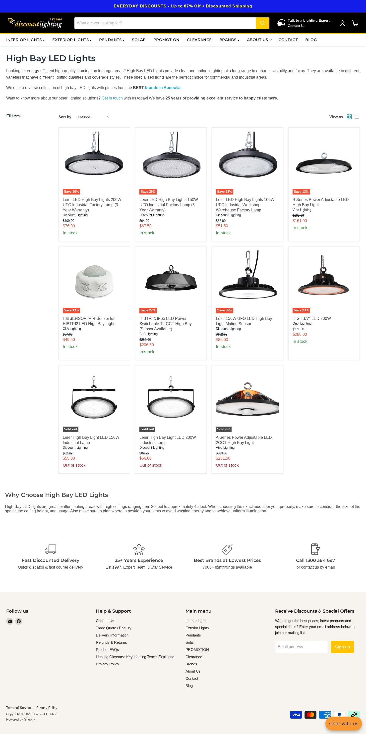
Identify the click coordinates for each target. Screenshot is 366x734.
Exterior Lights (71, 39)
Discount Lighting (75, 215)
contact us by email (318, 567)
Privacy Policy (107, 664)
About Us (258, 39)
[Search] (262, 23)
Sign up (342, 646)
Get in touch (112, 98)
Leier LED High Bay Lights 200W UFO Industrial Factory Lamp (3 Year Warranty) (92, 204)
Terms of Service (18, 708)
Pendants (110, 39)
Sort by (65, 117)
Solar (139, 39)
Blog (311, 39)
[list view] (356, 116)
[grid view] (349, 116)
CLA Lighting (72, 329)
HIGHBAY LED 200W (312, 318)
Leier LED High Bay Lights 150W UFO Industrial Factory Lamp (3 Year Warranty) (168, 204)
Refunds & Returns (111, 642)
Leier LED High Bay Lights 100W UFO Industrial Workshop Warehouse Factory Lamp (245, 204)
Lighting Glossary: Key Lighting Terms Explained (135, 657)
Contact (288, 39)
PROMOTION (166, 39)
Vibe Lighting (302, 210)
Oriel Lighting (302, 323)
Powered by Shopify (20, 719)
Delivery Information (112, 635)
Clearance (199, 39)
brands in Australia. (163, 88)
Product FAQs (107, 649)
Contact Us (296, 26)
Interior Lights (24, 39)
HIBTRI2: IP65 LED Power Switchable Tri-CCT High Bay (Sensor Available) (165, 323)
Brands (228, 39)
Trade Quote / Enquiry (113, 628)
